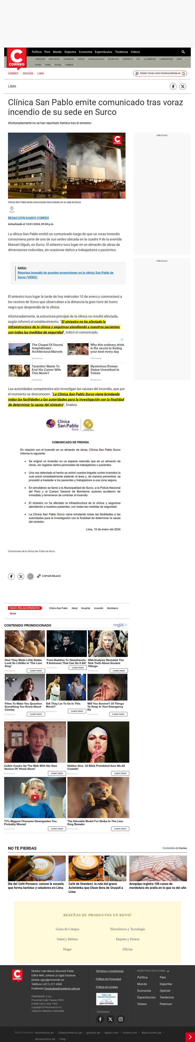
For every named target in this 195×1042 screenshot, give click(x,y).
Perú (47, 52)
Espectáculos (103, 52)
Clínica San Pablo (58, 608)
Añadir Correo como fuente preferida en (160, 73)
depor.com (111, 1032)
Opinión (165, 991)
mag (62, 1039)
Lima (12, 86)
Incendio (98, 608)
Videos (135, 52)
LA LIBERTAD (150, 59)
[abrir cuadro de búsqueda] (183, 52)
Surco (13, 613)
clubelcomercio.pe (70, 1032)
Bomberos (112, 608)
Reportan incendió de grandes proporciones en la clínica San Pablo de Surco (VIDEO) (65, 275)
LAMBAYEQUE (166, 59)
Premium (166, 1004)
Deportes (70, 52)
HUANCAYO (113, 59)
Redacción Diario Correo (28, 218)
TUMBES (69, 65)
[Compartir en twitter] (182, 86)
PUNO (48, 65)
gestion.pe (93, 1032)
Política (37, 52)
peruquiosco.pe (45, 1039)
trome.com (130, 1032)
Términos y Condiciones (110, 971)
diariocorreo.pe (151, 1032)
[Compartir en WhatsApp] (30, 576)
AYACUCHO (54, 59)
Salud (75, 608)
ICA (138, 59)
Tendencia (121, 52)
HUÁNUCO (128, 59)
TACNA (58, 65)
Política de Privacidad (108, 979)
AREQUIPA (40, 59)
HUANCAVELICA (96, 59)
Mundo (57, 52)
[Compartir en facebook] (173, 86)
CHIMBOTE (69, 59)
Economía (85, 52)
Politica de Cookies (107, 987)
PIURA (38, 65)
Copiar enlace (51, 576)
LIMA (179, 59)
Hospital (85, 608)
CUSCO (81, 59)
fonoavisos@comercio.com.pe (62, 988)
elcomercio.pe (44, 1032)
